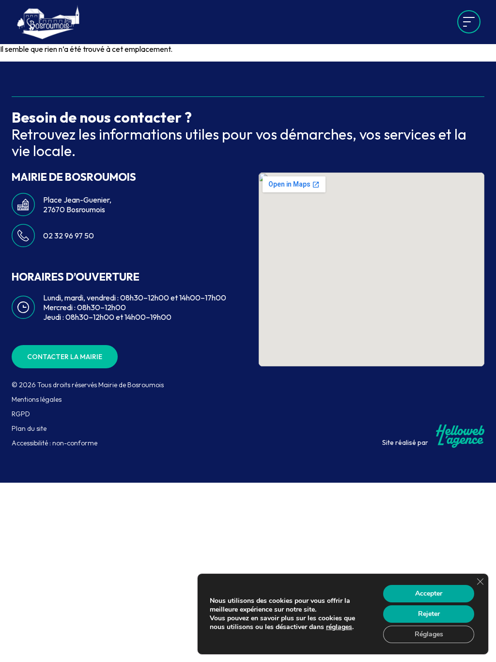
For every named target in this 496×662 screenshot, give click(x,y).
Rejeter (429, 613)
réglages (339, 627)
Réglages (429, 634)
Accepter (428, 593)
